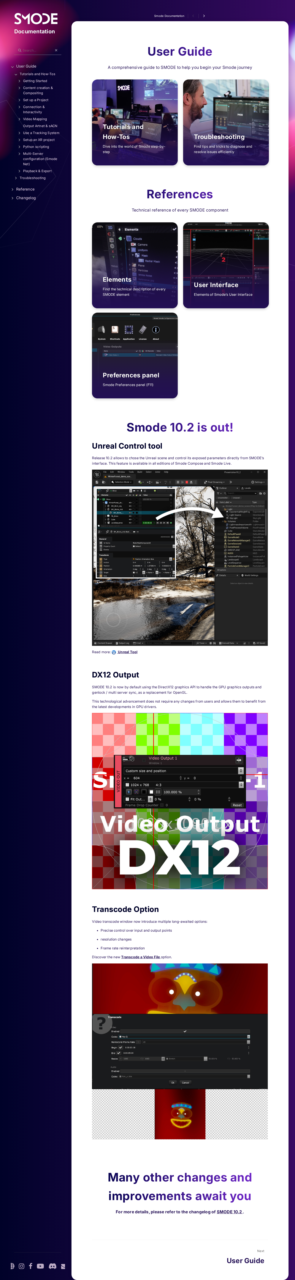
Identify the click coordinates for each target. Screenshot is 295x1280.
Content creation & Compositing (38, 90)
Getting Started (35, 81)
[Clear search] (56, 50)
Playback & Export (37, 171)
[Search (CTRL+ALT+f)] (19, 50)
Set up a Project (36, 100)
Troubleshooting (33, 178)
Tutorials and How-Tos (37, 74)
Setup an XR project (39, 140)
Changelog (26, 198)
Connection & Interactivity (34, 109)
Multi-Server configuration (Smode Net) (40, 159)
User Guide (26, 66)
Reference (25, 189)
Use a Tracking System (41, 133)
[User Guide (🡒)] (203, 16)
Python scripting (36, 147)
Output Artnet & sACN (40, 126)
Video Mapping (35, 119)
